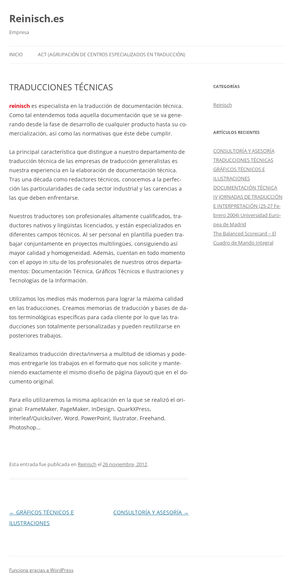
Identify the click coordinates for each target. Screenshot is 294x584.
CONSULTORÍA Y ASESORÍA (151, 512)
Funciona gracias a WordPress (41, 570)
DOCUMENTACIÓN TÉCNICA (245, 187)
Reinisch (87, 464)
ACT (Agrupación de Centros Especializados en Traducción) (111, 54)
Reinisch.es (36, 18)
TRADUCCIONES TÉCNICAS (243, 160)
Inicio (16, 54)
